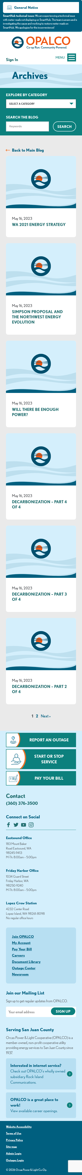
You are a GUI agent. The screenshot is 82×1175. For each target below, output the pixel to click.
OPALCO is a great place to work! (34, 1105)
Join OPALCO (23, 936)
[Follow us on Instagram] (31, 826)
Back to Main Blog (28, 150)
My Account (21, 943)
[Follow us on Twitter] (16, 826)
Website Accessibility (19, 1126)
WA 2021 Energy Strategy (39, 224)
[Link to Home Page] (41, 43)
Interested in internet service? (37, 1073)
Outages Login (15, 1160)
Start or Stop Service (49, 759)
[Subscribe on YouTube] (23, 826)
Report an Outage (49, 740)
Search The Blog (22, 117)
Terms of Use (13, 1133)
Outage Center (24, 968)
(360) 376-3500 (22, 803)
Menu (60, 57)
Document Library (26, 962)
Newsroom (20, 974)
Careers (18, 955)
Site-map (11, 1146)
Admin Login (13, 1153)
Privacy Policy (14, 1140)
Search (64, 126)
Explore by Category (26, 95)
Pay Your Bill (49, 778)
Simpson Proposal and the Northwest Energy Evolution (37, 316)
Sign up (63, 1011)
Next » (46, 716)
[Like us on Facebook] (8, 826)
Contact (15, 795)
